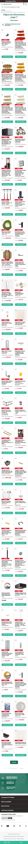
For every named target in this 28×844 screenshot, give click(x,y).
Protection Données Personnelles (9, 838)
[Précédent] (4, 769)
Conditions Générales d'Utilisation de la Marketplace (13, 836)
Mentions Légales (20, 838)
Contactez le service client (8, 815)
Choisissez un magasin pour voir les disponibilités (12, 25)
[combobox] (14, 7)
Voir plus (14, 762)
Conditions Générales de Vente (13, 834)
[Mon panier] (26, 4)
